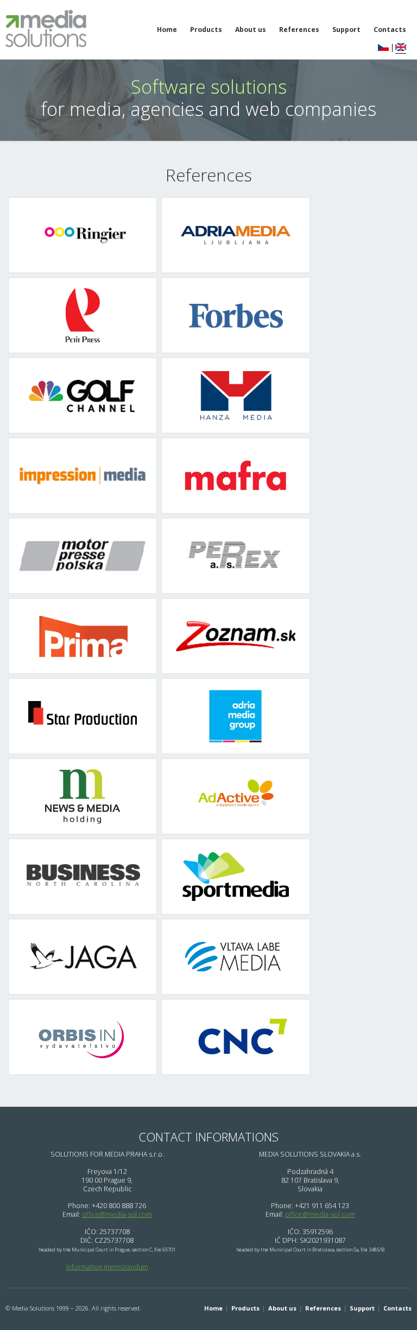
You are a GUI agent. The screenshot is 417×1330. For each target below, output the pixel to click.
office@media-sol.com (117, 1214)
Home (167, 29)
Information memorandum (107, 1266)
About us (250, 29)
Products (206, 29)
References (299, 29)
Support (346, 29)
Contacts (397, 1308)
